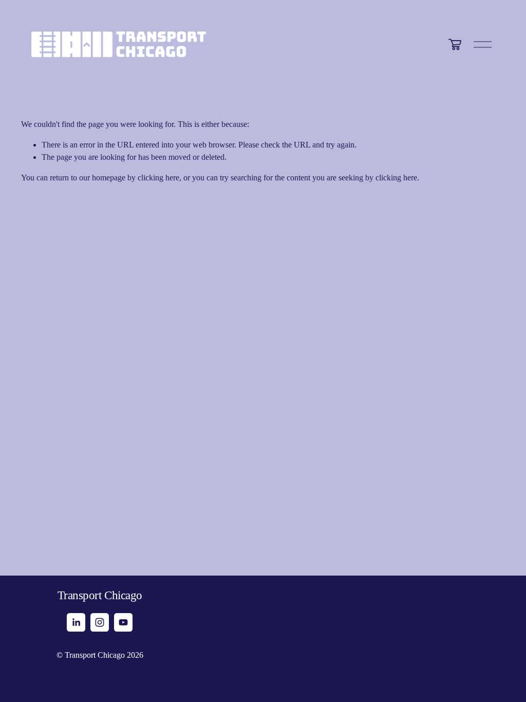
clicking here (158, 177)
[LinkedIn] (76, 622)
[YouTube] (123, 622)
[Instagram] (99, 622)
